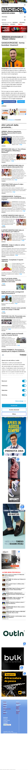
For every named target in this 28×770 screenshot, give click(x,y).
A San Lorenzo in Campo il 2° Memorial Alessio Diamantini (14, 575)
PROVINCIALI (5, 24)
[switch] (24, 385)
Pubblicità (5, 723)
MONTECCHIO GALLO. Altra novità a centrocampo (15, 607)
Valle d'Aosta (18, 704)
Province (6, 16)
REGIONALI (22, 22)
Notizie (5, 20)
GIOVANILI (12, 24)
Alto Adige (18, 711)
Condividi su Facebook (9, 101)
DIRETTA (20, 24)
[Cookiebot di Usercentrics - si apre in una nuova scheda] (20, 355)
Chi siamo (5, 718)
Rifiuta (14, 414)
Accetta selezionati (14, 409)
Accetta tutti (14, 405)
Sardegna (18, 706)
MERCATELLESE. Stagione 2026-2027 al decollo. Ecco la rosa (15, 612)
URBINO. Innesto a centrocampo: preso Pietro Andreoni (16, 617)
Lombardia (5, 712)
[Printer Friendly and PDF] (3, 106)
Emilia (4, 706)
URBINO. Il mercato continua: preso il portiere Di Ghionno (14, 603)
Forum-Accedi (6, 4)
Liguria (4, 711)
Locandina (5, 721)
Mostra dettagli (19, 401)
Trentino (17, 710)
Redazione (5, 717)
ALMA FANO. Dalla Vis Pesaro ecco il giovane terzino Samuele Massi (15, 589)
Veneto (17, 713)
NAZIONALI (15, 22)
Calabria (4, 704)
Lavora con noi (6, 720)
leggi (20, 144)
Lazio (4, 710)
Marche (4, 713)
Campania (5, 705)
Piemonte (18, 703)
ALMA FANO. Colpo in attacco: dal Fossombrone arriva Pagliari (14, 598)
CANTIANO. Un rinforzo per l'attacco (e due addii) (15, 580)
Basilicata (5, 703)
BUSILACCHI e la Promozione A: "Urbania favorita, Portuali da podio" (15, 593)
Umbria (17, 712)
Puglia (17, 705)
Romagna (5, 707)
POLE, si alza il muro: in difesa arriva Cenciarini (15, 584)
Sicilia (17, 707)
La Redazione (11, 119)
